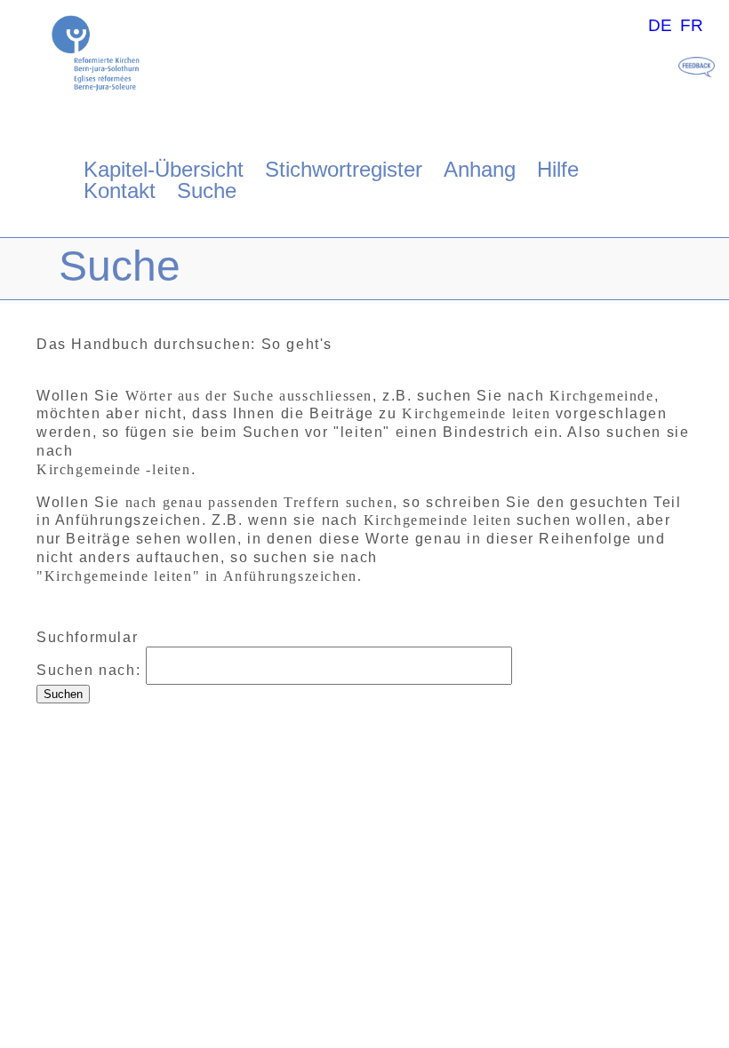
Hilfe (558, 169)
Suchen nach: (88, 670)
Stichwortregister (343, 169)
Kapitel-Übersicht (164, 169)
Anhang (480, 169)
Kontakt (120, 190)
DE (660, 25)
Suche (206, 190)
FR (691, 25)
